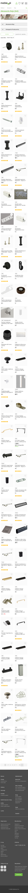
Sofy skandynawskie (19, 790)
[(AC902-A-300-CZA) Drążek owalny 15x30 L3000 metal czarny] (20, 529)
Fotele (2, 779)
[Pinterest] (2, 870)
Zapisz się (18, 874)
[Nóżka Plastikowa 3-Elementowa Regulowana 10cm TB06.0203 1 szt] (7, 145)
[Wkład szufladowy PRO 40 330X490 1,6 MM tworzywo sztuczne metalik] (7, 529)
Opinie (2, 851)
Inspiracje (17, 836)
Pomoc (16, 830)
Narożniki (17, 779)
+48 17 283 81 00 (20, 845)
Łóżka (2, 803)
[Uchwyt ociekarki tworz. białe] (20, 120)
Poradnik (17, 834)
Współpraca (3, 846)
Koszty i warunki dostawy (20, 828)
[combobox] (21, 34)
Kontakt (2, 845)
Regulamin (17, 824)
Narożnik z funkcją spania (20, 781)
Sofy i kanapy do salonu (20, 787)
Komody (3, 790)
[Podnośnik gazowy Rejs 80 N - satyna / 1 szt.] (20, 169)
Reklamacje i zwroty (19, 827)
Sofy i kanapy (18, 785)
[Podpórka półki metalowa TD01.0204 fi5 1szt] (20, 71)
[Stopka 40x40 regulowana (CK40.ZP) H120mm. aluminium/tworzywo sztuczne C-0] (20, 670)
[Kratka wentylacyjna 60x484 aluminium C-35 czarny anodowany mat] (20, 505)
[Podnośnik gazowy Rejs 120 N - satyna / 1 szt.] (7, 554)
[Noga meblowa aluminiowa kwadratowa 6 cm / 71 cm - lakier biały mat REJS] (20, 381)
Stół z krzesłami (18, 799)
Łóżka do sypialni (4, 804)
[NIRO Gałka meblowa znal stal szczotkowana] (7, 694)
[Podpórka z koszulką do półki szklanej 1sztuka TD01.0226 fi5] (7, 71)
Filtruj (7, 34)
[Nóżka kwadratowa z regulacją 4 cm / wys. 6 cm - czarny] (20, 554)
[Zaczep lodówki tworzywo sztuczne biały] (20, 719)
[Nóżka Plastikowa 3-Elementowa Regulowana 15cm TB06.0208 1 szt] (20, 241)
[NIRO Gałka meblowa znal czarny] (7, 359)
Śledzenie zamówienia (5, 824)
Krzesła (2, 793)
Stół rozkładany (18, 798)
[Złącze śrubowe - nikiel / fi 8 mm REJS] (20, 46)
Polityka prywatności (19, 825)
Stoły (16, 795)
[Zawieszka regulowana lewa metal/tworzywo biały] (20, 219)
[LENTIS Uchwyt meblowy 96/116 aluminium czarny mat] (20, 648)
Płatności (17, 833)
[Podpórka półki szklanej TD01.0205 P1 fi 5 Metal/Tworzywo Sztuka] (7, 381)
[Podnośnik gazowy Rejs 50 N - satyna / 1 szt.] (7, 741)
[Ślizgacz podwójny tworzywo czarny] (7, 670)
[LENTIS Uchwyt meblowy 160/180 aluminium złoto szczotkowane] (7, 579)
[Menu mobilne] (26, 3)
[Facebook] (2, 867)
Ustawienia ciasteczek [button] (5, 828)
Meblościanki (18, 776)
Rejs (10, 37)
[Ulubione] (19, 3)
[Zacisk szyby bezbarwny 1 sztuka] (20, 194)
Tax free (16, 837)
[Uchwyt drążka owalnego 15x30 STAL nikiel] (20, 406)
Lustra (2, 810)
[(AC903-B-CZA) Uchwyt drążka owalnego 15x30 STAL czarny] (20, 265)
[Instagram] (5, 867)
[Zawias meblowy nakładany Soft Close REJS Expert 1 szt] (7, 312)
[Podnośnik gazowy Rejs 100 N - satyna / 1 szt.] (7, 505)
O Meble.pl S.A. (4, 849)
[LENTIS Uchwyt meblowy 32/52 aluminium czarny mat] (20, 579)
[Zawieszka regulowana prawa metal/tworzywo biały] (7, 194)
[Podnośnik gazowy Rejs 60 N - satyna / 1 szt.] (20, 455)
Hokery (2, 787)
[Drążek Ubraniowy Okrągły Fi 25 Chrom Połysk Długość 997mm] (20, 145)
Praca (2, 848)
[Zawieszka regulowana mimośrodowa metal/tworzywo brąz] (20, 290)
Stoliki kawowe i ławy (6, 800)
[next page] (22, 765)
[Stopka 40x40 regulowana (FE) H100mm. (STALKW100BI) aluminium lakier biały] (20, 312)
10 (19, 764)
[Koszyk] (22, 3)
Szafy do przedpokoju (20, 809)
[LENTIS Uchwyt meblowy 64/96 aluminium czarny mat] (7, 648)
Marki (2, 853)
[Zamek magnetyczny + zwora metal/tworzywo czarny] (7, 623)
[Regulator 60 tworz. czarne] (7, 334)
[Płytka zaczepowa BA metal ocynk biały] (20, 480)
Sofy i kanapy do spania (20, 788)
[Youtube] (5, 870)
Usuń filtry (3, 37)
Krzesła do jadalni (4, 795)
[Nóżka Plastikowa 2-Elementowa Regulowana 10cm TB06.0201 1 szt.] (7, 95)
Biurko (2, 776)
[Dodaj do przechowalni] (11, 42)
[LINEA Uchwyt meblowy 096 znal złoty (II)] (20, 601)
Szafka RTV (17, 802)
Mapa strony (3, 854)
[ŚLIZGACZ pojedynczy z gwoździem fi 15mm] (7, 46)
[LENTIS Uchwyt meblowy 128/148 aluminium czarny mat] (20, 359)
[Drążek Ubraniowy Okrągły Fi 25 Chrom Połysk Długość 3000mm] (7, 169)
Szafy (16, 807)
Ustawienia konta (4, 827)
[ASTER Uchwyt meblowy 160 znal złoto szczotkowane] (7, 430)
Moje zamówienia (4, 825)
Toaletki (17, 813)
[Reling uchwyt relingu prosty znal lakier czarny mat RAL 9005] (7, 406)
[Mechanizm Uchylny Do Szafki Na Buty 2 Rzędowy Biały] (20, 694)
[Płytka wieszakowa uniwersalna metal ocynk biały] (7, 290)
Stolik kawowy (18, 801)
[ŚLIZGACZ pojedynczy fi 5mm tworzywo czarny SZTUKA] (7, 265)
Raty (16, 831)
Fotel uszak (3, 782)
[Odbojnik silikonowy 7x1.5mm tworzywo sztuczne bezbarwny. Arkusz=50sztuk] (20, 334)
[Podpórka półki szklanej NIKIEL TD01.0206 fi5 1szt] (7, 601)
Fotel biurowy (4, 781)
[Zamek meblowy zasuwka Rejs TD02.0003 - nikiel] (7, 719)
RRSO (16, 446)
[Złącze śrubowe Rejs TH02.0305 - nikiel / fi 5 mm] (7, 241)
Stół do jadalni (18, 796)
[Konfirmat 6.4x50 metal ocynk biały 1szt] (7, 120)
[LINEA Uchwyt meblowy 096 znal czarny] (20, 623)
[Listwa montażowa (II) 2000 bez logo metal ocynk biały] (7, 219)
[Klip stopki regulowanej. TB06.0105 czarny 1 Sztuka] (20, 95)
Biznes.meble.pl (4, 856)
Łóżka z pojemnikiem (5, 806)
